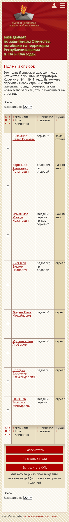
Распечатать (34, 450)
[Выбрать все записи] (7, 116)
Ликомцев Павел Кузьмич (24, 137)
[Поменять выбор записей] (7, 123)
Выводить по (13, 107)
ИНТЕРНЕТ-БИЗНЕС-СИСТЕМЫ (40, 516)
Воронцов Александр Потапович (21, 168)
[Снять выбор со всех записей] (7, 120)
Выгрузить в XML (34, 467)
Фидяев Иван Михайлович (22, 314)
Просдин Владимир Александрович (24, 373)
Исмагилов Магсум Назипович (21, 217)
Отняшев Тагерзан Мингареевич (22, 402)
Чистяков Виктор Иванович (20, 266)
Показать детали (34, 459)
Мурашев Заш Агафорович (23, 342)
